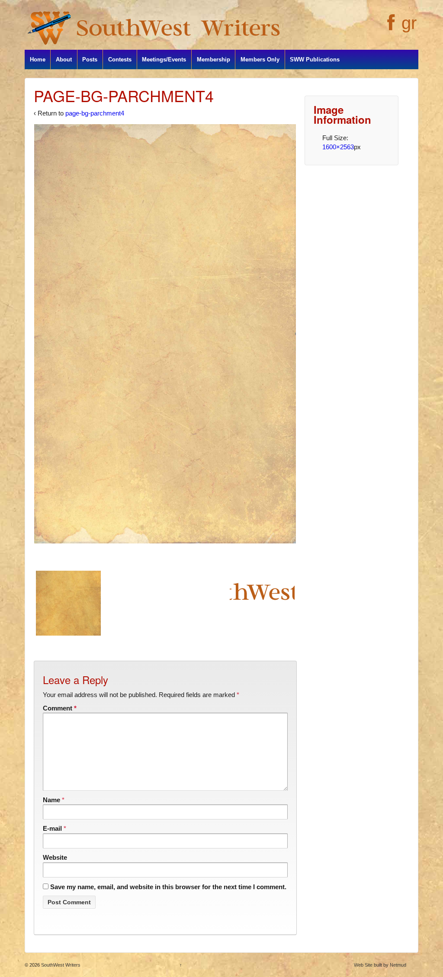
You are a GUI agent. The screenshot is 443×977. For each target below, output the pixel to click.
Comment (60, 708)
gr (409, 22)
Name (51, 799)
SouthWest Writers (60, 964)
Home (37, 59)
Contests (120, 59)
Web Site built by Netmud (380, 964)
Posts (89, 59)
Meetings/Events (164, 59)
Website (55, 857)
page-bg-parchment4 (94, 113)
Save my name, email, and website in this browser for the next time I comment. (168, 886)
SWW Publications (315, 59)
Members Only (260, 59)
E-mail (52, 828)
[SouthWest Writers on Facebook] (390, 27)
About (64, 59)
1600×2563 (338, 147)
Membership (213, 59)
